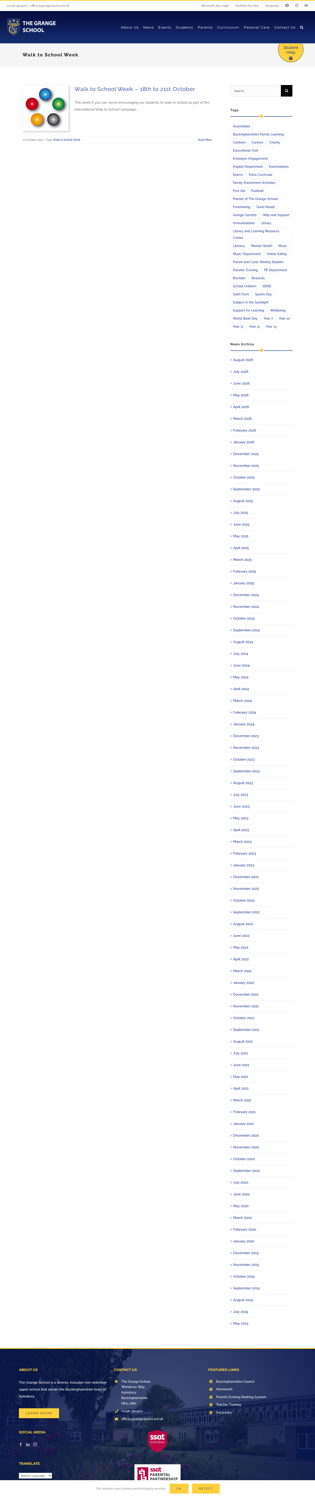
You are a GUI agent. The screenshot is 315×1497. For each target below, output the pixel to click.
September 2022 (246, 912)
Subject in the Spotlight (250, 302)
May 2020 (241, 1206)
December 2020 (246, 1135)
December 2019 (246, 1253)
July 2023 (240, 795)
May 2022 (240, 947)
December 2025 (246, 454)
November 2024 (246, 607)
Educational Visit (245, 150)
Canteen (239, 142)
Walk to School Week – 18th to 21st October (134, 89)
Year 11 (238, 326)
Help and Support (276, 215)
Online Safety (277, 254)
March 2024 (242, 701)
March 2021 (242, 1100)
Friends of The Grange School (255, 199)
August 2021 (243, 1041)
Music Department (247, 254)
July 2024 (240, 654)
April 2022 (241, 959)
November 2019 (246, 1265)
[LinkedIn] (28, 1444)
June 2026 (241, 383)
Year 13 (271, 326)
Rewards (258, 278)
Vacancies (224, 1412)
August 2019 (243, 1300)
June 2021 (241, 1065)
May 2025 (240, 536)
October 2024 (244, 618)
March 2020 (242, 1218)
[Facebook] (21, 1444)
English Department (248, 166)
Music (282, 246)
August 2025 (243, 501)
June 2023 (241, 806)
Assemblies (241, 126)
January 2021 (243, 1124)
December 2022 (246, 877)
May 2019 (240, 1323)
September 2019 (246, 1288)
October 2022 (244, 900)
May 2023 (240, 818)
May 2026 (241, 395)
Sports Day (263, 294)
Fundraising (241, 207)
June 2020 (241, 1194)
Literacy (239, 246)
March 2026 (242, 419)
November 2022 (246, 889)
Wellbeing (278, 310)
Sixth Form (241, 294)
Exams (238, 174)
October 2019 (244, 1276)
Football (257, 191)
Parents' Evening (245, 270)
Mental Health (261, 246)
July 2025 (240, 513)
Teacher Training (228, 1404)
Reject (206, 1488)
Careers (257, 142)
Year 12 (254, 326)
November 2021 (246, 1006)
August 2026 (243, 360)
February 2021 (244, 1112)
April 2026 (241, 407)
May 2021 (240, 1077)
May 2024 (240, 677)
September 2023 (246, 771)
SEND (266, 286)
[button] (301, 27)
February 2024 (244, 712)
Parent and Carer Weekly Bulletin (258, 262)
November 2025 (246, 466)
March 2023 (242, 842)
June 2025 (241, 524)
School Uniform (244, 286)
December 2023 (246, 736)
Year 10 (284, 318)
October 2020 (244, 1159)
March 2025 (242, 560)
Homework (224, 1389)
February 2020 (244, 1229)
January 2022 (243, 983)
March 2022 (242, 971)
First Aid (239, 191)
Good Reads (265, 207)
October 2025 (244, 477)
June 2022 (241, 936)
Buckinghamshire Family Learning (258, 134)
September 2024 (246, 630)
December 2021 (246, 994)
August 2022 (243, 924)
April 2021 (241, 1088)
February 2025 (244, 571)
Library (266, 223)
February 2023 (244, 853)
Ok (179, 1488)
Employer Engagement (250, 158)
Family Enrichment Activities (254, 183)
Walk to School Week (66, 139)
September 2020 (246, 1171)
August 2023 (243, 783)
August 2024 (243, 642)
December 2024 (246, 595)
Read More (205, 139)
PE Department (275, 270)
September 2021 (246, 1030)
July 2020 (240, 1182)
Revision (239, 278)
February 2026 (244, 430)
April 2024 (241, 689)
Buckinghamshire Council (235, 1381)
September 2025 (246, 489)
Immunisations (244, 223)
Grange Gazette (245, 215)
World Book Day (245, 318)
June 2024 (241, 665)
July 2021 (240, 1053)
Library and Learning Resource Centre (256, 234)
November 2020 (246, 1147)
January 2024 (243, 724)
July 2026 (240, 372)
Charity (274, 142)
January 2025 (243, 583)
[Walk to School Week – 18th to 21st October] (45, 108)
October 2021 (243, 1018)
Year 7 (268, 318)
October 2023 (244, 759)
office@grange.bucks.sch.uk (49, 5)
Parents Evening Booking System (241, 1397)
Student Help (291, 50)
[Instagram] (35, 1444)
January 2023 (243, 865)
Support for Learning (248, 310)
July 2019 (240, 1312)
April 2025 (241, 548)
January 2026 (243, 442)
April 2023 (241, 830)
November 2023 (246, 748)
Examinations (279, 166)
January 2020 (243, 1241)
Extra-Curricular (261, 174)
